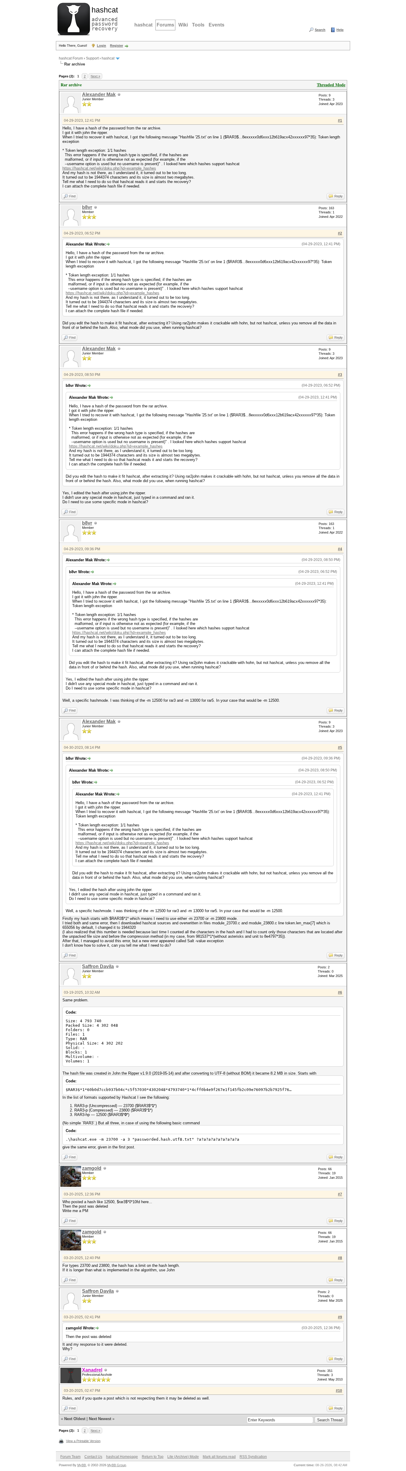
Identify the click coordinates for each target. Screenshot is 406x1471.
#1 (340, 120)
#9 (340, 1317)
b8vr (87, 207)
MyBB (81, 1465)
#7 (340, 1194)
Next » (95, 76)
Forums (165, 24)
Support (92, 58)
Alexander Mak (99, 94)
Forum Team (70, 1457)
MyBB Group (116, 1465)
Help (340, 30)
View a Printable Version (83, 1441)
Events (216, 24)
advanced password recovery (103, 18)
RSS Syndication (253, 1457)
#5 (340, 747)
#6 (340, 992)
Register (116, 45)
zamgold (91, 1168)
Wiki (183, 24)
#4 (340, 549)
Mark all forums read (219, 1457)
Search (320, 30)
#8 (340, 1258)
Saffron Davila (98, 966)
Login (101, 45)
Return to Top (152, 1457)
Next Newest (100, 1419)
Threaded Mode (331, 85)
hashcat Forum (71, 58)
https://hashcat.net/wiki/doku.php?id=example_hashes (109, 168)
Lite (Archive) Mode (183, 1457)
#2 (340, 233)
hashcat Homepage (122, 1457)
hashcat (143, 24)
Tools (198, 24)
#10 (339, 1391)
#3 (340, 375)
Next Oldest (74, 1419)
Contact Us (93, 1457)
